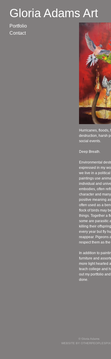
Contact (17, 33)
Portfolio (18, 25)
